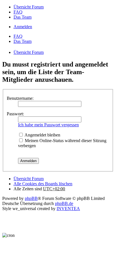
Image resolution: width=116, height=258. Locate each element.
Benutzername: (20, 98)
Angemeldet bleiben (42, 135)
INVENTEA (68, 208)
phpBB (31, 198)
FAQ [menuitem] (18, 12)
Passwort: (15, 113)
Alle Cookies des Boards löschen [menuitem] (43, 183)
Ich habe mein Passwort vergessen (48, 124)
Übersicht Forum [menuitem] (29, 7)
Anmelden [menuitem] (23, 26)
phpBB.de (64, 203)
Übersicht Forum (29, 178)
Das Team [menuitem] (23, 17)
